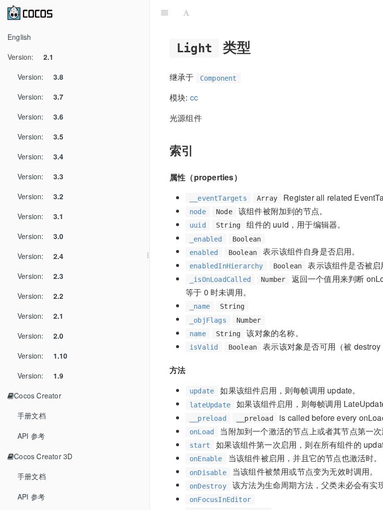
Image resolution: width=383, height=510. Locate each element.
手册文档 (31, 415)
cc (194, 97)
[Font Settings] (186, 12)
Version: (30, 57)
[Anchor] (258, 46)
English (19, 37)
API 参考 (31, 436)
